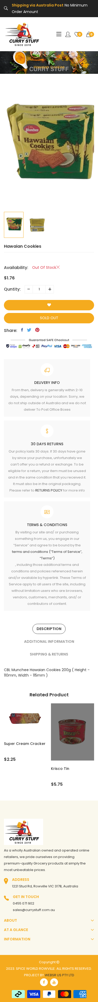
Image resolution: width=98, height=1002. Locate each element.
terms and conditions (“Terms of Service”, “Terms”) (47, 555)
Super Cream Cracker (24, 743)
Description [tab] (49, 628)
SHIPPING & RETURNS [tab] (49, 654)
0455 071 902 (23, 903)
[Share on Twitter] (29, 330)
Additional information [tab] (49, 641)
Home (49, 57)
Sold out (49, 317)
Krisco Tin (60, 768)
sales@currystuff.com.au (34, 909)
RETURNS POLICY (48, 490)
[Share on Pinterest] (37, 330)
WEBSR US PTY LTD (59, 975)
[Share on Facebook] (22, 330)
